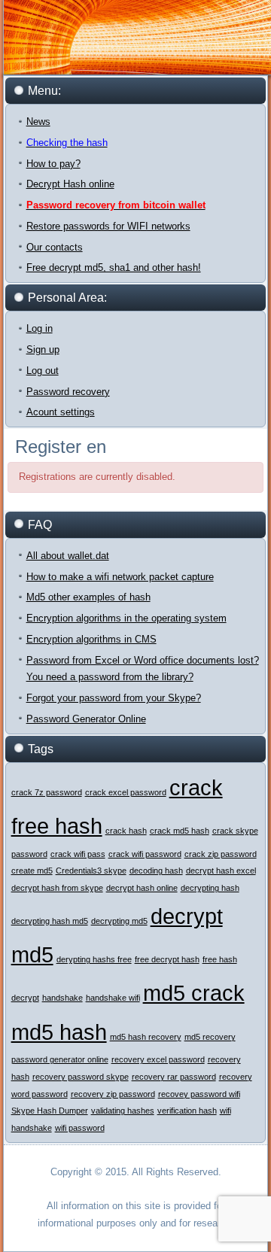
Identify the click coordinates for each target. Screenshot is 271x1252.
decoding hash (156, 870)
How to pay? (53, 163)
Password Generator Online (86, 719)
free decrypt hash (167, 959)
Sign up (42, 349)
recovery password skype (80, 1076)
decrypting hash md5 (49, 920)
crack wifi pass (77, 853)
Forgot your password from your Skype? (113, 697)
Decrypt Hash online (70, 184)
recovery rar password (174, 1076)
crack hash (126, 830)
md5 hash (59, 1032)
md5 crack (194, 992)
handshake (62, 997)
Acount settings (60, 412)
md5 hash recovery (145, 1036)
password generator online (59, 1059)
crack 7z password (46, 792)
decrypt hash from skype (57, 887)
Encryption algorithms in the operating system (126, 618)
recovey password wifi (199, 1094)
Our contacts (54, 247)
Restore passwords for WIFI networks (108, 226)
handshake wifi (113, 997)
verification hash (187, 1110)
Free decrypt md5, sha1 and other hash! (113, 267)
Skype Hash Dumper (49, 1110)
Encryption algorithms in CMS (91, 639)
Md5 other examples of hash (88, 597)
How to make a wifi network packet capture (120, 576)
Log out (42, 370)
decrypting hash (210, 887)
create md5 (32, 870)
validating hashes (122, 1110)
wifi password (80, 1127)
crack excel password (125, 792)
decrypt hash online (142, 887)
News (38, 121)
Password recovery (68, 391)
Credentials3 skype (91, 870)
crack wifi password (144, 853)
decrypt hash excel (221, 870)
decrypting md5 (119, 920)
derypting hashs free (94, 959)
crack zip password (220, 853)
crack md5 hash (179, 830)
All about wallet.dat (67, 555)
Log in (39, 328)
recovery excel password (158, 1059)
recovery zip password (113, 1094)
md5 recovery (210, 1036)
